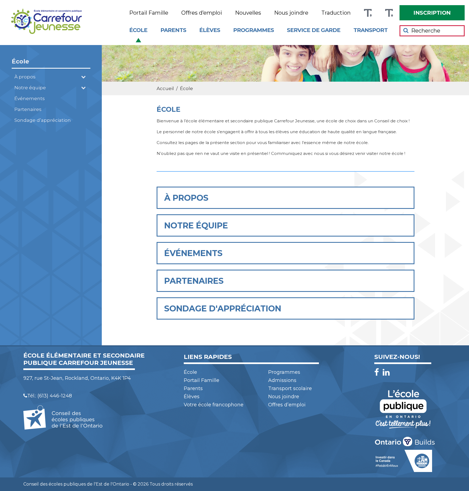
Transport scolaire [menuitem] (290, 388)
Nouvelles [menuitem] (248, 13)
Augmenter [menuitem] (367, 13)
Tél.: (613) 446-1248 (49, 396)
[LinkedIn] (386, 372)
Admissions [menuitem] (282, 380)
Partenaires (28, 109)
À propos (25, 76)
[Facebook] (378, 372)
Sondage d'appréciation (222, 309)
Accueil (165, 88)
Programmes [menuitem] (253, 30)
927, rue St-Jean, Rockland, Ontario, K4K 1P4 (77, 378)
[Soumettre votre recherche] (406, 30)
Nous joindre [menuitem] (291, 13)
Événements (29, 98)
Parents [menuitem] (173, 30)
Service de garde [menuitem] (313, 30)
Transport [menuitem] (370, 30)
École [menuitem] (138, 30)
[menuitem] (432, 12)
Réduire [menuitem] (389, 13)
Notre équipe (30, 87)
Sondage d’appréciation (42, 120)
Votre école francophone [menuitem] (213, 405)
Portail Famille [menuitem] (148, 13)
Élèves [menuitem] (209, 30)
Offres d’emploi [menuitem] (201, 13)
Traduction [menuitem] (336, 13)
